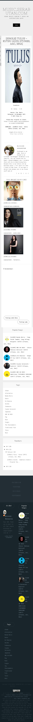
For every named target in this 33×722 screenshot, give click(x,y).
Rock (6, 419)
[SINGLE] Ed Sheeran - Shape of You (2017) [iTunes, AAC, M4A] (20, 358)
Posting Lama (23, 322)
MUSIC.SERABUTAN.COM (16, 11)
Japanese (7, 411)
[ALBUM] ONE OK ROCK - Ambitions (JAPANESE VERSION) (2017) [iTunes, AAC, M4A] (21, 374)
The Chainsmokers (10, 425)
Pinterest (16, 495)
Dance (6, 398)
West (6, 433)
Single (7, 422)
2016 (7, 449)
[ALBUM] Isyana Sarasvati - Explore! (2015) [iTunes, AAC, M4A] (20, 366)
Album (6, 390)
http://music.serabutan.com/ (22, 698)
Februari (10, 452)
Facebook (16, 482)
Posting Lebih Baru (12, 318)
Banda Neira (9, 396)
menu (16, 25)
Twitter (16, 487)
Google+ (17, 491)
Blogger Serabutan (21, 147)
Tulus (6, 430)
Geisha (7, 404)
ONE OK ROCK (9, 414)
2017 (7, 446)
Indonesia (8, 406)
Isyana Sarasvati (10, 409)
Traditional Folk (10, 427)
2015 (7, 466)
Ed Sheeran (8, 401)
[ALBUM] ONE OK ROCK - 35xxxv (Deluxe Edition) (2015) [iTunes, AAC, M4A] (21, 350)
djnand (21, 693)
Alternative (9, 393)
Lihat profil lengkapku (9, 536)
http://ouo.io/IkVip (16, 134)
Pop (6, 417)
